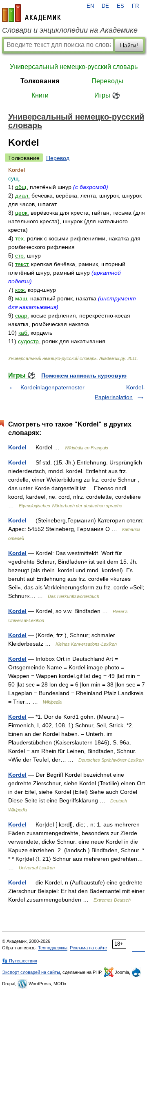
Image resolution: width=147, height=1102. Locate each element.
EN (90, 6)
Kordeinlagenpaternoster (52, 387)
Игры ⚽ (107, 95)
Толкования (39, 81)
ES (120, 6)
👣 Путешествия (19, 960)
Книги (40, 95)
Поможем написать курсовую (84, 375)
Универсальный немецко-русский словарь (74, 66)
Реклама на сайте (88, 947)
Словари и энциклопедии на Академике (70, 30)
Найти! (129, 45)
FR (135, 6)
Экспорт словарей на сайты (31, 972)
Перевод (57, 158)
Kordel (17, 447)
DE (105, 6)
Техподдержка (52, 947)
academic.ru (31, 13)
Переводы (107, 81)
